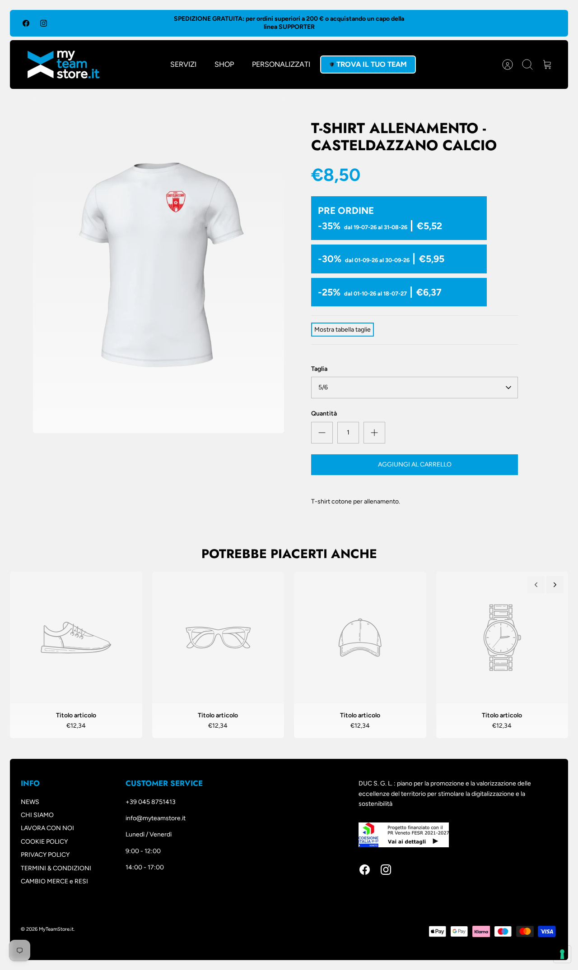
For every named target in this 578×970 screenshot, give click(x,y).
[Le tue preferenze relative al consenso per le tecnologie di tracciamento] (562, 954)
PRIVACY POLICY (45, 855)
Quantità (324, 413)
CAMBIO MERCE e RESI (54, 881)
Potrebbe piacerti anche (289, 554)
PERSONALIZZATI (281, 64)
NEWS (30, 802)
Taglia (319, 369)
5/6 (323, 387)
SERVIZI (183, 64)
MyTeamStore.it (56, 929)
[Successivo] (555, 584)
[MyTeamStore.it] (64, 64)
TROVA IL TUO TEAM (371, 64)
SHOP (224, 64)
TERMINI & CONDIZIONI (56, 868)
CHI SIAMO (37, 815)
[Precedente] (536, 584)
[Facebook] (26, 23)
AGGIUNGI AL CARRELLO (415, 464)
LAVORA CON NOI (47, 828)
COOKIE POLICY (44, 841)
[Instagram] (43, 23)
